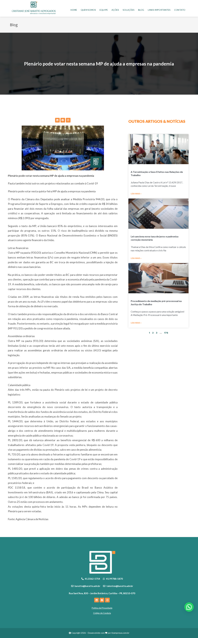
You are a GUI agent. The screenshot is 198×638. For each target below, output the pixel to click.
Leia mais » (136, 194)
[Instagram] (68, 120)
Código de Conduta (102, 613)
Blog (141, 10)
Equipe (104, 10)
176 (166, 332)
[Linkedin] (57, 120)
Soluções (128, 10)
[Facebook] (62, 120)
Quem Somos (88, 10)
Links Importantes (159, 10)
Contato (179, 10)
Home (74, 10)
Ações (115, 10)
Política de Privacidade (102, 608)
